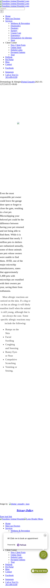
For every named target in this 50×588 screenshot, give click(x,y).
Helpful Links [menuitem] (16, 557)
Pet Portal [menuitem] (9, 567)
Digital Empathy (28, 82)
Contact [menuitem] (8, 572)
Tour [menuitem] (13, 562)
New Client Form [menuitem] (18, 552)
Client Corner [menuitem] (11, 550)
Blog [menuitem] (7, 569)
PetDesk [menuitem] (8, 564)
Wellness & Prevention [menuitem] (20, 531)
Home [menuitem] (8, 523)
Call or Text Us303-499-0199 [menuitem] (11, 583)
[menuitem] (9, 575)
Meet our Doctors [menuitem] (12, 526)
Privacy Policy (25, 510)
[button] (43, 555)
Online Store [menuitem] (16, 555)
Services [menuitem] (8, 528)
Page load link (6, 516)
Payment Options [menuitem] (18, 560)
